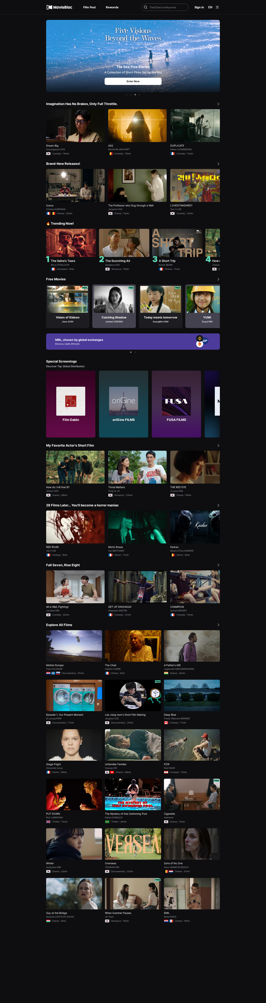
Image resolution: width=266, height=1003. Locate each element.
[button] (126, 94)
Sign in (199, 7)
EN (210, 7)
